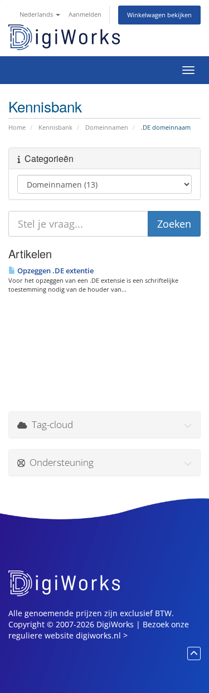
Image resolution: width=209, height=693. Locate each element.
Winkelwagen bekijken (159, 15)
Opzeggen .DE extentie (55, 271)
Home (17, 127)
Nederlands (37, 14)
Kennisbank (55, 127)
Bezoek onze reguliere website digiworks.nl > (98, 630)
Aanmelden (85, 14)
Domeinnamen (106, 127)
